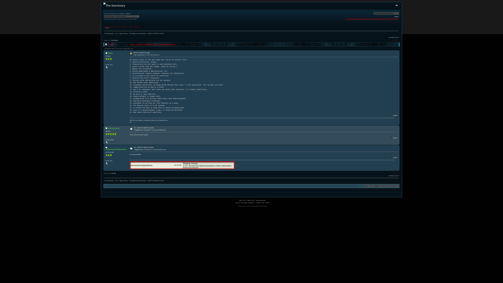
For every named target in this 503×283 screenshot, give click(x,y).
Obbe (110, 53)
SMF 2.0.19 (242, 200)
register (127, 13)
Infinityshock (113, 128)
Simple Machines (261, 200)
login (122, 13)
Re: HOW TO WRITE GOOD (144, 128)
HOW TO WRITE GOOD (141, 53)
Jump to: (361, 186)
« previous (391, 37)
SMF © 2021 (251, 200)
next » (397, 37)
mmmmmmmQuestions (116, 149)
